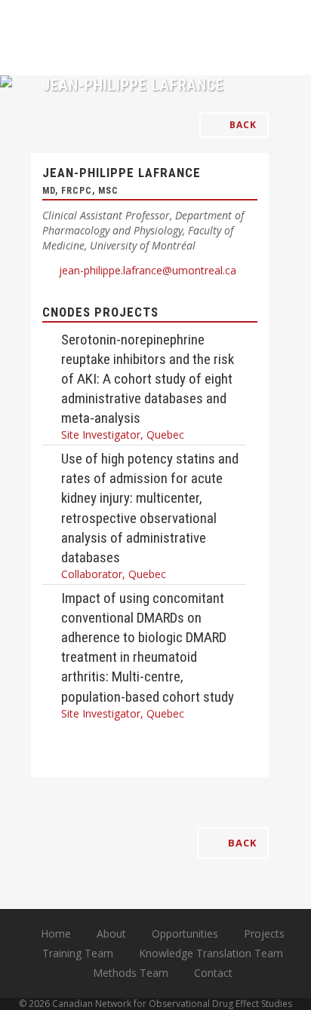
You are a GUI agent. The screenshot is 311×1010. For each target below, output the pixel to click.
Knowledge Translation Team (211, 953)
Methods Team (130, 973)
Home (56, 933)
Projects (264, 933)
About (111, 933)
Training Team (77, 953)
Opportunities (185, 933)
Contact (213, 973)
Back (241, 124)
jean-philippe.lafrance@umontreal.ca (147, 270)
